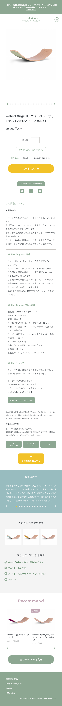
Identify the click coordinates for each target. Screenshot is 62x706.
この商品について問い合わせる (31, 183)
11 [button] (33, 104)
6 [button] (20, 104)
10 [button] (31, 104)
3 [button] (21, 506)
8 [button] (25, 104)
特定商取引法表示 (12, 679)
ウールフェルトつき (37, 574)
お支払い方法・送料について (31, 150)
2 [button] (19, 506)
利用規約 (14, 158)
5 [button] (18, 104)
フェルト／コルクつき (17, 568)
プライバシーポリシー (13, 684)
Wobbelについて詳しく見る (21, 400)
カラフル (12, 579)
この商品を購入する (31, 461)
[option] (31, 54)
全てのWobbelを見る (31, 659)
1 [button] (16, 506)
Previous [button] (10, 104)
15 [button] (44, 104)
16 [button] (46, 104)
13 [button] (38, 104)
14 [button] (41, 104)
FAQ (48, 444)
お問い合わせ (10, 693)
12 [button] (36, 104)
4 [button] (15, 104)
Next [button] (51, 104)
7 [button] (23, 104)
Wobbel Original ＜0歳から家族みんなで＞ (25, 562)
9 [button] (28, 104)
